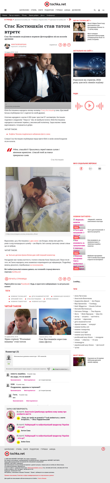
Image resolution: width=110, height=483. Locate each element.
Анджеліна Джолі (82, 301)
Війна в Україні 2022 (40, 20)
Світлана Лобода (81, 311)
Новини (4, 15)
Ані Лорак (96, 301)
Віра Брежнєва (81, 304)
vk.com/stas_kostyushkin (13, 106)
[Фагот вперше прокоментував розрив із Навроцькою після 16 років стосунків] (79, 37)
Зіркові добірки (33, 15)
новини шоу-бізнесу (61, 296)
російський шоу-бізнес (84, 337)
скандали (99, 337)
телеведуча (79, 342)
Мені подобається (29, 380)
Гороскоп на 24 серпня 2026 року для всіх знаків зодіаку (96, 360)
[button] (99, 10)
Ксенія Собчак (95, 306)
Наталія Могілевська (83, 309)
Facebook (25, 284)
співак (77, 340)
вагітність (95, 317)
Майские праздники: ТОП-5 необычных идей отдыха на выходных (96, 257)
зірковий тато (16, 299)
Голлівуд (92, 304)
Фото (77, 314)
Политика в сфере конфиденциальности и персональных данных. (35, 475)
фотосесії (100, 345)
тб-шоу (95, 340)
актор (77, 317)
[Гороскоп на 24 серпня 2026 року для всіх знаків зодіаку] (79, 361)
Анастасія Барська (18, 44)
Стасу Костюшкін (47, 110)
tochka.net (16, 272)
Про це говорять (14, 15)
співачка (85, 340)
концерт (92, 324)
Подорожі (49, 10)
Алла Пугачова (81, 296)
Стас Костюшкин (34, 299)
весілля (78, 319)
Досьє (43, 15)
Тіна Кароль (96, 311)
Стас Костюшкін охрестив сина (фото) (53, 340)
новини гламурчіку (19, 301)
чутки (77, 348)
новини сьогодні (39, 301)
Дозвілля (76, 10)
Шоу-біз (99, 314)
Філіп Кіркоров (87, 314)
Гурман (59, 10)
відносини (87, 319)
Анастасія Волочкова (83, 298)
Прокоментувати (16, 380)
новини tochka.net (19, 296)
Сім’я (40, 10)
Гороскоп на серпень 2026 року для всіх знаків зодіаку (88, 81)
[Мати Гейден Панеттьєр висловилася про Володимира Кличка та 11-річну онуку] (79, 26)
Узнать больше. (42, 478)
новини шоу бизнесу (83, 335)
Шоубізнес (24, 10)
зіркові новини (52, 299)
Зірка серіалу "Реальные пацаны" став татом (18, 340)
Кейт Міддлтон (81, 306)
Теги (75, 289)
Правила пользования (11, 475)
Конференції (51, 15)
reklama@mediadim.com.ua (35, 468)
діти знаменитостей (40, 296)
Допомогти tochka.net (23, 20)
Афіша (67, 10)
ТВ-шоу (24, 15)
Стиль (34, 10)
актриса (85, 317)
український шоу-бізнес (84, 345)
